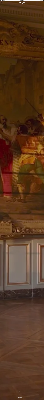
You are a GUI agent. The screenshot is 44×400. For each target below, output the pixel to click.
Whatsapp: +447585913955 (2, 0)
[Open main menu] (1, 2)
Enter (22, 394)
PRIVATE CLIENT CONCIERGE (41, 0)
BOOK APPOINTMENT (22, 0)
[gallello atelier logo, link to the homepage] (22, 3)
